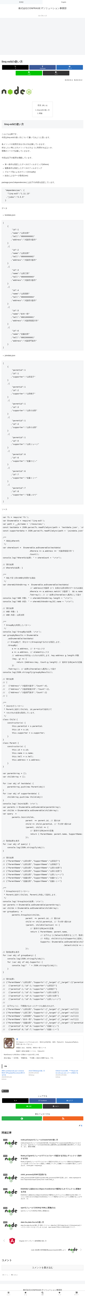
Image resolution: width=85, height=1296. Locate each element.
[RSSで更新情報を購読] (63, 1118)
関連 (40, 113)
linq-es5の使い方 (43, 110)
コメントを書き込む (42, 1267)
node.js (6, 1091)
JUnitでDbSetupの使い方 (37, 1071)
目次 (39, 105)
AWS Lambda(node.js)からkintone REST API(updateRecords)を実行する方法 (13, 1073)
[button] (56, 73)
